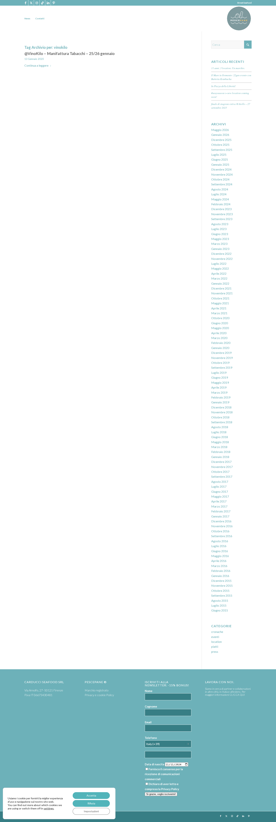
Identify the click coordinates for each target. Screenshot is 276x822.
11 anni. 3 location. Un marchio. (228, 68)
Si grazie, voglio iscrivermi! (161, 794)
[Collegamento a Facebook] (25, 3)
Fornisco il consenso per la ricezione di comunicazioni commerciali (164, 774)
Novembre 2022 (222, 258)
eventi (215, 636)
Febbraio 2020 (220, 342)
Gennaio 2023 (220, 248)
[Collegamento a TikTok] (42, 3)
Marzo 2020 (219, 338)
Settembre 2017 (221, 476)
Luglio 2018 (218, 432)
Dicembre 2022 (221, 253)
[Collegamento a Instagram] (36, 3)
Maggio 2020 (220, 328)
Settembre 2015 (221, 595)
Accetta (91, 795)
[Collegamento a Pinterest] (54, 3)
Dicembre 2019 (221, 352)
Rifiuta (91, 803)
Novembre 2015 (222, 585)
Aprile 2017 (218, 501)
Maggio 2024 (220, 199)
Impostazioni (91, 811)
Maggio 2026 (220, 130)
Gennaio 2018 (220, 457)
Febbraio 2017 (220, 511)
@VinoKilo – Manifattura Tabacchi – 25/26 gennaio (69, 53)
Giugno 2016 (219, 551)
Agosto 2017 (219, 481)
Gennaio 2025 (220, 164)
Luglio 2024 (218, 194)
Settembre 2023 (221, 219)
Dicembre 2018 (221, 407)
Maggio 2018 (220, 442)
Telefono (151, 737)
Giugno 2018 (219, 437)
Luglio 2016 (218, 546)
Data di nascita (154, 764)
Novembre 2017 (222, 467)
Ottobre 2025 (220, 144)
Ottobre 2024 (220, 179)
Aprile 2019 (218, 387)
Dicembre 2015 (221, 580)
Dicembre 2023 (221, 209)
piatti (214, 646)
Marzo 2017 (219, 506)
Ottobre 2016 (220, 531)
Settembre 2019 (221, 367)
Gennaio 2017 (220, 516)
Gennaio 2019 (220, 402)
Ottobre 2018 (220, 417)
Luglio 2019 (218, 372)
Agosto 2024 (219, 189)
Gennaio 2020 (220, 348)
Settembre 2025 (221, 149)
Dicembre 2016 (221, 521)
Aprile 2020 (218, 333)
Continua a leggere (36, 65)
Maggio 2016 (220, 556)
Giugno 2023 (219, 234)
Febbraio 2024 (220, 204)
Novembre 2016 (222, 526)
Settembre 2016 (221, 536)
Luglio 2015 (218, 605)
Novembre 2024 (222, 174)
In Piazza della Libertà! (223, 86)
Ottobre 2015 (220, 590)
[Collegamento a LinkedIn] (48, 3)
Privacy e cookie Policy (99, 695)
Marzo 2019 (219, 392)
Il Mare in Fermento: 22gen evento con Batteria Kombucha (231, 77)
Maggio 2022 (220, 268)
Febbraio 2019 (220, 397)
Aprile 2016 (218, 561)
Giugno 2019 (219, 377)
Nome (148, 691)
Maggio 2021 (220, 303)
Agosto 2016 (219, 541)
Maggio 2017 (220, 496)
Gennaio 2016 (220, 576)
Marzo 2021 (219, 313)
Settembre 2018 (221, 422)
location (216, 641)
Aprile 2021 (218, 308)
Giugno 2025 (219, 159)
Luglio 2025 (218, 154)
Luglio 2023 (218, 229)
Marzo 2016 (219, 566)
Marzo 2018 (219, 447)
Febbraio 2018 (220, 451)
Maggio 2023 (220, 239)
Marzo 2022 (219, 278)
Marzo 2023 (219, 243)
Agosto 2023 (219, 224)
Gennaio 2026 (220, 134)
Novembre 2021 (222, 293)
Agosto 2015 (219, 600)
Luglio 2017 (218, 486)
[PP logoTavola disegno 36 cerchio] (239, 18)
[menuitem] (27, 18)
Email (148, 722)
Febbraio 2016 (220, 570)
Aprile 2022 (218, 273)
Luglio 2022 (218, 263)
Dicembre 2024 (221, 169)
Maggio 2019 (220, 382)
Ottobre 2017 (220, 471)
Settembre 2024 (221, 184)
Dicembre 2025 (221, 139)
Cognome (151, 706)
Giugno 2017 (219, 491)
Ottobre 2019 (220, 362)
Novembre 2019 (222, 357)
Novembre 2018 (222, 412)
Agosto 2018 (219, 427)
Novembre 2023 (222, 214)
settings (49, 808)
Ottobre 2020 (220, 318)
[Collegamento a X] (31, 3)
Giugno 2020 (219, 323)
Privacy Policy (170, 789)
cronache (217, 631)
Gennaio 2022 (220, 283)
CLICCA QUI (237, 694)
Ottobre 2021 (220, 298)
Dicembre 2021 (221, 288)
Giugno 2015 (219, 610)
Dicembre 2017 (221, 461)
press (214, 651)
